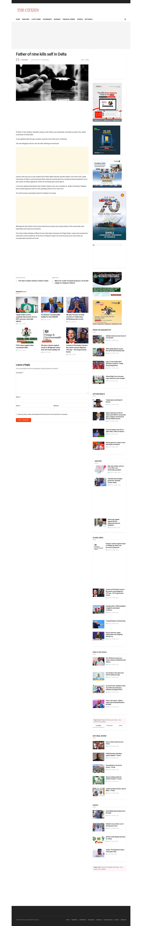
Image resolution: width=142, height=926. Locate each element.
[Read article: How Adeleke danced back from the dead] (98, 814)
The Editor (25, 59)
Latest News (36, 19)
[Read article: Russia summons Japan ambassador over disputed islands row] (98, 636)
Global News (47, 341)
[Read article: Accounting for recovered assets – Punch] (98, 768)
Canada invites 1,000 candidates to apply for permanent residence (116, 608)
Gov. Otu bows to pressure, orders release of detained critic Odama (116, 660)
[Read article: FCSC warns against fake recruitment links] (27, 335)
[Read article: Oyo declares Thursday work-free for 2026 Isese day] (98, 676)
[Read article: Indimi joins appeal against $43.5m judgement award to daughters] (100, 523)
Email (18, 406)
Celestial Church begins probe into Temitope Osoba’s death (115, 480)
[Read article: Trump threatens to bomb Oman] (98, 624)
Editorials (89, 19)
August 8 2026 (111, 421)
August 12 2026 (111, 368)
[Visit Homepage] (28, 10)
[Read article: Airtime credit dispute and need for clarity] (98, 840)
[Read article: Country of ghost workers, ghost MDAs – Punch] (98, 792)
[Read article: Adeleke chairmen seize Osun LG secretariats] (98, 339)
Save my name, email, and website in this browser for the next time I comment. (43, 414)
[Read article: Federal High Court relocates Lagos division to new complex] (98, 380)
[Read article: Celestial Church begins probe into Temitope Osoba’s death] (100, 482)
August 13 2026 (113, 485)
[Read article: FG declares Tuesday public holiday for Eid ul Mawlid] (52, 305)
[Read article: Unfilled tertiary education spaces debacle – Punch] (98, 757)
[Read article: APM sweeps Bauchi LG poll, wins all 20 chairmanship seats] (98, 352)
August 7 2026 (111, 434)
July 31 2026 (110, 854)
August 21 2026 (21, 323)
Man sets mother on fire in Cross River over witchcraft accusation (116, 468)
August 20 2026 (113, 472)
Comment (20, 373)
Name (18, 397)
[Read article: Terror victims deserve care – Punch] (98, 745)
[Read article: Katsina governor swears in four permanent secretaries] (98, 446)
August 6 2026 (111, 381)
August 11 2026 (111, 793)
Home (18, 19)
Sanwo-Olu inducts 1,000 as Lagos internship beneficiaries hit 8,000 (115, 702)
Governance (47, 19)
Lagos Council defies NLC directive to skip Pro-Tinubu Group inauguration (114, 363)
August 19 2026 (111, 404)
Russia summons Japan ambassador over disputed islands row (114, 634)
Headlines (25, 19)
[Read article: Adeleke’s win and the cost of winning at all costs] (98, 827)
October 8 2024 (35, 59)
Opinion (80, 19)
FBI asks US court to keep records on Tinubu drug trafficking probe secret (75, 317)
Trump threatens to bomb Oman (115, 621)
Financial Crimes (69, 19)
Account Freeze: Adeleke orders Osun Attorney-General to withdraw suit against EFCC (116, 687)
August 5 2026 (111, 841)
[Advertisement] (71, 35)
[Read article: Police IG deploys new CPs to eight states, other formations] (98, 433)
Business (57, 19)
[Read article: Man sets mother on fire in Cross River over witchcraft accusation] (100, 469)
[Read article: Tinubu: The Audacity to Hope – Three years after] (98, 853)
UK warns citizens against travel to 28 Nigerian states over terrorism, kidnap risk (50, 347)
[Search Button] (125, 19)
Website (56, 405)
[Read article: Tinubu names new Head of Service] (98, 403)
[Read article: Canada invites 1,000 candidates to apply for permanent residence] (98, 609)
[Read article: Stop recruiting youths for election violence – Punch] (98, 780)
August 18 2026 (111, 340)
